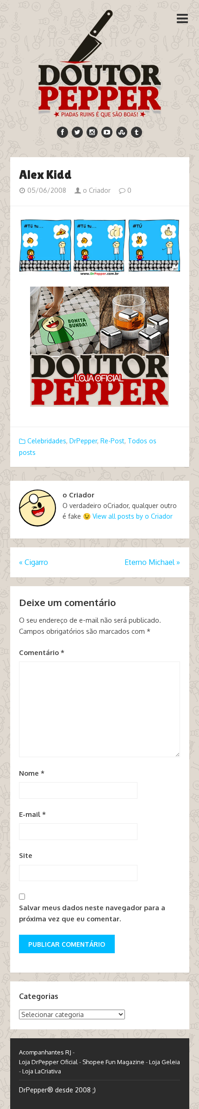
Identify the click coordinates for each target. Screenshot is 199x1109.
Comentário (41, 652)
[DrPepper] (99, 62)
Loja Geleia (164, 1062)
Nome (31, 773)
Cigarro (33, 562)
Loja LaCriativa (41, 1071)
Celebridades (46, 441)
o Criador (96, 190)
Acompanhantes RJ (45, 1052)
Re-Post (112, 441)
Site (25, 855)
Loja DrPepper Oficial (48, 1062)
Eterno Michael (152, 562)
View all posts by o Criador (133, 516)
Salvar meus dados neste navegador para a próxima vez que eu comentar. (92, 913)
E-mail (32, 814)
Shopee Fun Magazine (113, 1062)
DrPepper (83, 441)
